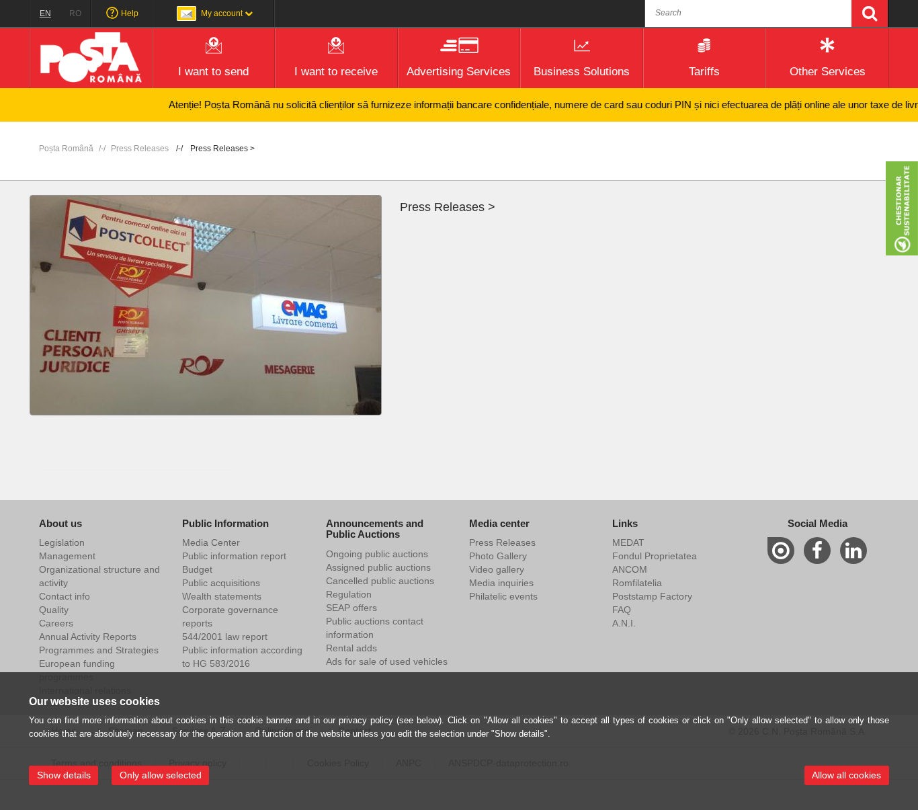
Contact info (64, 596)
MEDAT (628, 542)
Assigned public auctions (378, 567)
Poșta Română (66, 148)
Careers (56, 623)
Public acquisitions (221, 582)
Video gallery (496, 569)
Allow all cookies (846, 775)
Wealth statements (221, 596)
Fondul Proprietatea (654, 556)
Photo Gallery (498, 556)
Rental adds (351, 648)
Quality (54, 609)
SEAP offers (351, 607)
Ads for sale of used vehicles (387, 661)
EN (45, 13)
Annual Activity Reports (87, 636)
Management (67, 556)
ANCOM (629, 569)
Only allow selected (161, 775)
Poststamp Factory (652, 596)
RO (75, 13)
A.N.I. (624, 623)
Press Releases (140, 148)
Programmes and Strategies (99, 650)
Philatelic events (503, 596)
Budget (197, 569)
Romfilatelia (637, 582)
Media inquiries (501, 582)
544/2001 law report (224, 636)
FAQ (621, 609)
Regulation (349, 594)
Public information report (234, 556)
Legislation (62, 542)
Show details (64, 775)
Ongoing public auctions (377, 554)
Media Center (211, 542)
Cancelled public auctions (380, 580)
